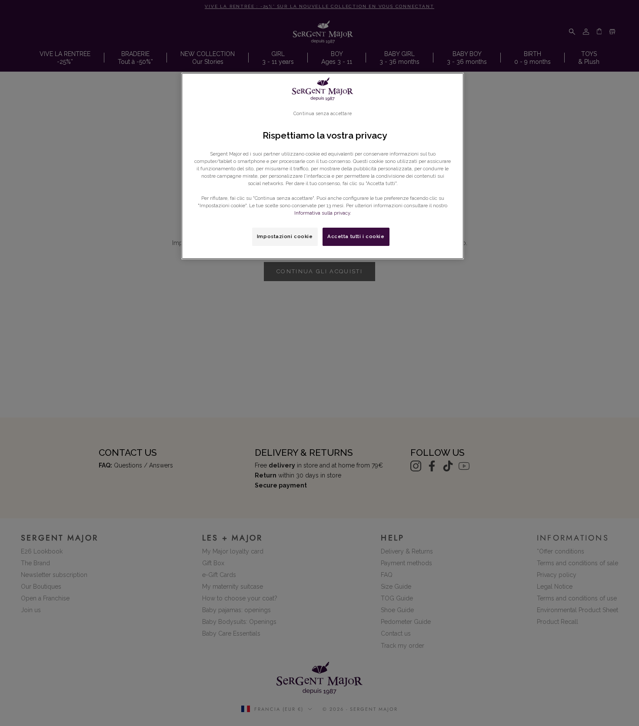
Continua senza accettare (322, 113)
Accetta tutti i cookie (356, 236)
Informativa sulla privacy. (322, 213)
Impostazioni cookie (285, 236)
